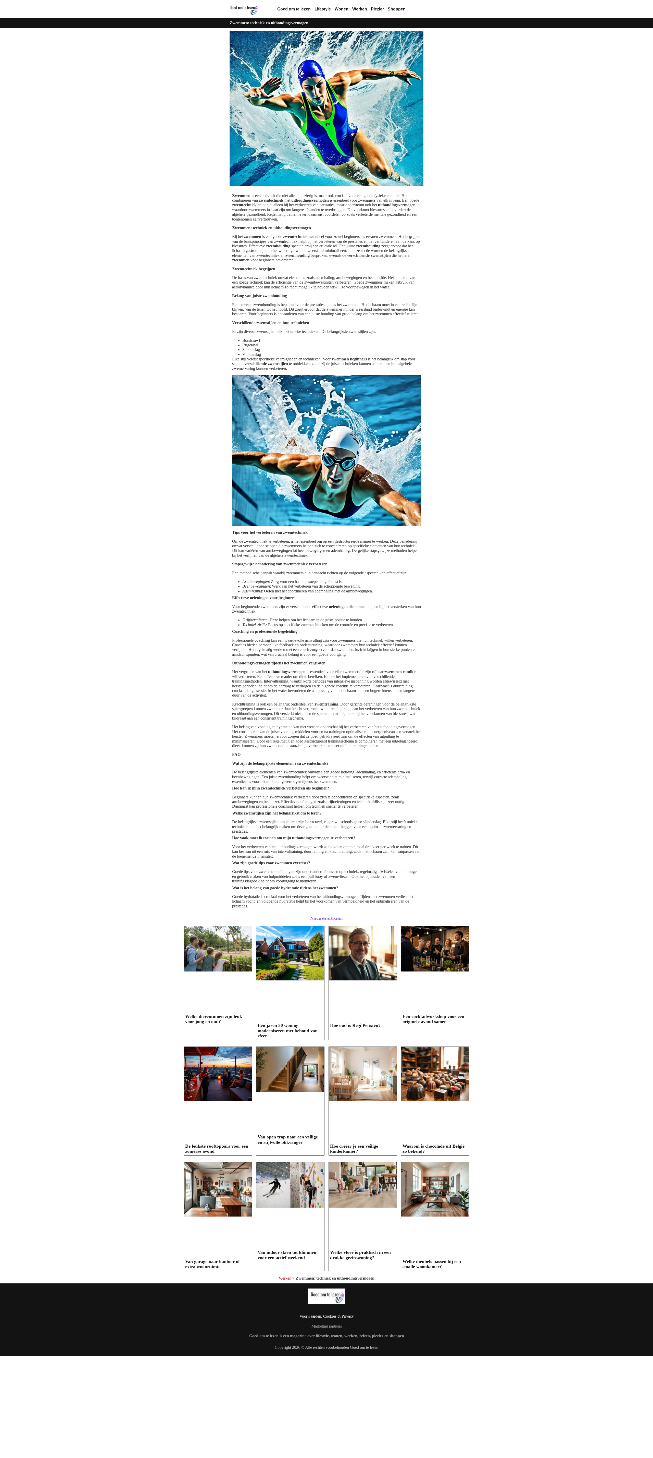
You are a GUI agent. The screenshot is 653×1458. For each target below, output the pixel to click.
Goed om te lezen (294, 9)
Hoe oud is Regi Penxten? (355, 1025)
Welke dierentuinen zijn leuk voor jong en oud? (213, 1019)
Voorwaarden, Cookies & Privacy (326, 1316)
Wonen (341, 9)
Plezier (377, 9)
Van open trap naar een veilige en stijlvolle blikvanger (288, 1139)
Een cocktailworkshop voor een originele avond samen (433, 1019)
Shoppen (397, 9)
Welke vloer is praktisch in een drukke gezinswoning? (360, 1255)
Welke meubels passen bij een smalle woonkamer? (432, 1264)
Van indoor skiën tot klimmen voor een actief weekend (287, 1255)
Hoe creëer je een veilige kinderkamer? (354, 1149)
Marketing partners (326, 1326)
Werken (359, 9)
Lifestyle (323, 9)
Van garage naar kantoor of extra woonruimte (212, 1264)
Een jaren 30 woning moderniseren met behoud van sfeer (288, 1030)
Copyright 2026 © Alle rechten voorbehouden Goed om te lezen (326, 1347)
